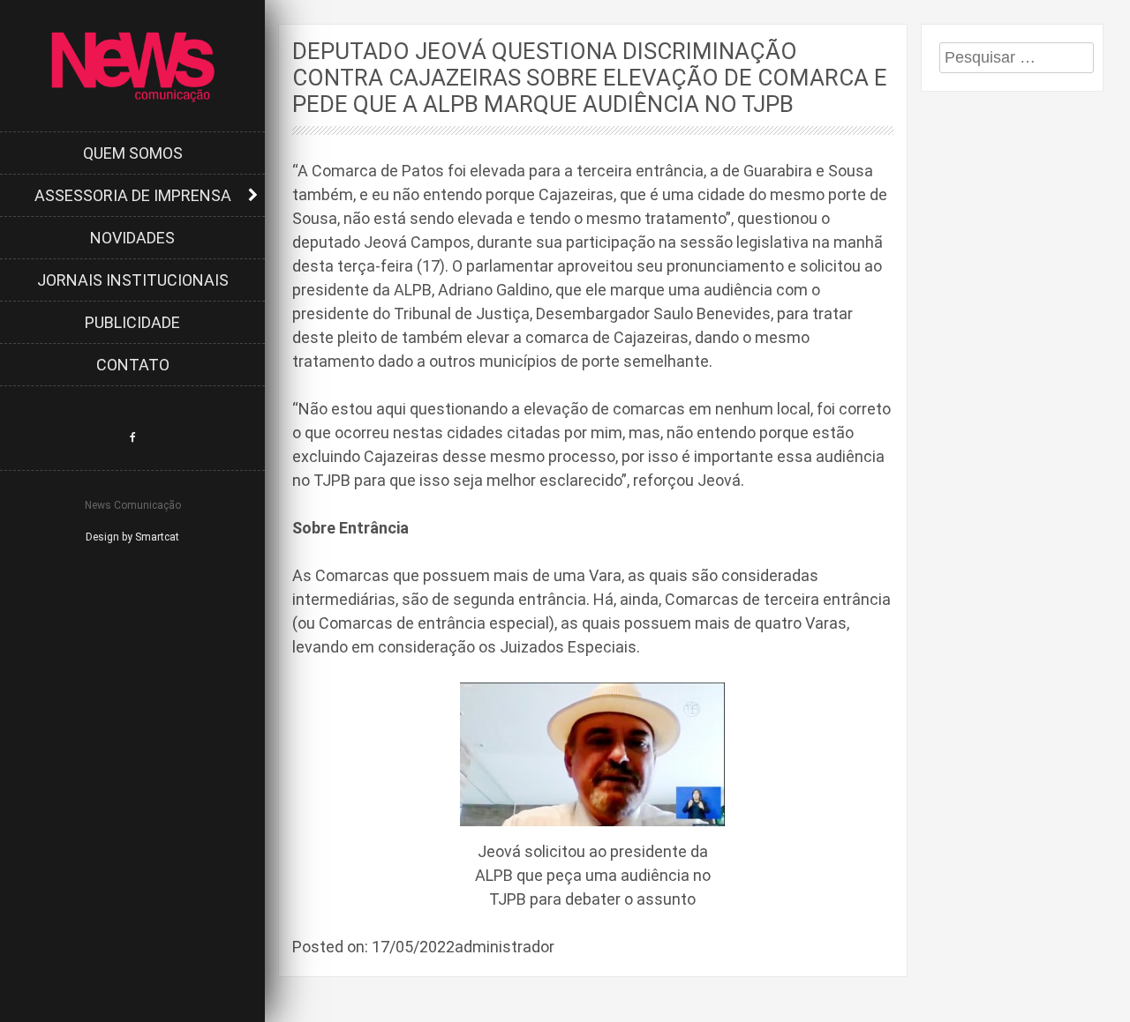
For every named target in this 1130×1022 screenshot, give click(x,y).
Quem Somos (133, 153)
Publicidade (132, 322)
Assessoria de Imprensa (132, 195)
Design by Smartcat (132, 537)
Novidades (132, 237)
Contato (133, 364)
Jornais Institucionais (133, 280)
